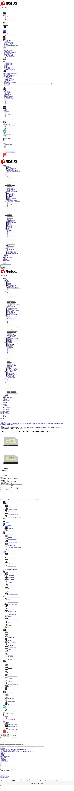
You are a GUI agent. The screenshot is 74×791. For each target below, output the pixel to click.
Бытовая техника (8, 239)
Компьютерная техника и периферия (12, 201)
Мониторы (7, 173)
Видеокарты (9, 217)
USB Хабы (9, 213)
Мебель (6, 248)
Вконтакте (5, 416)
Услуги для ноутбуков (11, 251)
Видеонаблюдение (11, 232)
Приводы (9, 223)
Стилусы (9, 184)
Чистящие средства (11, 208)
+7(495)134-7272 (3, 7)
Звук (6, 192)
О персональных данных (5, 756)
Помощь (2, 758)
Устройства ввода (10, 206)
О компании (5, 255)
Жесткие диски (10, 218)
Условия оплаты (3, 759)
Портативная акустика (11, 198)
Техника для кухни (11, 244)
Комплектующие (8, 215)
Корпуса (9, 219)
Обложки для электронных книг (13, 183)
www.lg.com (11, 491)
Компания (2, 752)
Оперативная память (11, 222)
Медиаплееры (10, 188)
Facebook (4, 415)
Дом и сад (7, 245)
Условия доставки (4, 760)
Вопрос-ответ (3, 764)
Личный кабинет (6, 260)
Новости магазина (5, 736)
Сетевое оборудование (11, 204)
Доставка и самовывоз (7, 257)
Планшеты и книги (9, 177)
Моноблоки (7, 172)
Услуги (6, 250)
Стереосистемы (10, 193)
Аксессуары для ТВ (11, 190)
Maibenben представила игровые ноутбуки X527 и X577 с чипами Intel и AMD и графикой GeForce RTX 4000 (22, 746)
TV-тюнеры (9, 227)
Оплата (4, 256)
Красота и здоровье (11, 243)
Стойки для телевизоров (12, 191)
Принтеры (9, 230)
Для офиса (7, 228)
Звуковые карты (10, 221)
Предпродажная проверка (12, 253)
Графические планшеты (12, 237)
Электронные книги (11, 179)
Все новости (2, 739)
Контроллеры (10, 226)
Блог (1, 763)
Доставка (2, 754)
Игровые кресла (10, 249)
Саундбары (9, 199)
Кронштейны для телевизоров (13, 187)
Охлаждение (9, 225)
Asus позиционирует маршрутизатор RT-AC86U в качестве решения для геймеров (16, 751)
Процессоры (9, 224)
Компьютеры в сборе (11, 207)
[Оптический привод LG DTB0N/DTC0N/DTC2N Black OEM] (11, 449)
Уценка (6, 254)
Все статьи (2, 748)
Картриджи (9, 234)
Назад (6, 279)
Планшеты (9, 178)
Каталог (4, 165)
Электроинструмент (9, 247)
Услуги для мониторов (11, 252)
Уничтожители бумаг (11, 238)
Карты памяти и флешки (12, 203)
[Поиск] (0, 266)
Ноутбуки (7, 166)
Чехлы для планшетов (11, 180)
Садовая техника (10, 246)
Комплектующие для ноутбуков (13, 171)
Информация (3, 757)
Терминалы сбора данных (12, 236)
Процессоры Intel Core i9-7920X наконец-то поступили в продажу (13, 749)
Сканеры (9, 231)
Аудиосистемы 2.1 (11, 194)
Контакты (5, 259)
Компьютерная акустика (12, 200)
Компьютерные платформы (12, 210)
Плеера (8, 197)
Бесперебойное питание (12, 233)
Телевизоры (9, 186)
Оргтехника (9, 235)
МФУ (8, 229)
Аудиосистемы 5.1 (11, 195)
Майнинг (9, 209)
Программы (9, 214)
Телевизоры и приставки (10, 185)
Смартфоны (7, 174)
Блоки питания (10, 216)
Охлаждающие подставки (12, 170)
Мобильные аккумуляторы (12, 176)
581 (42, 783)
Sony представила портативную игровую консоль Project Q (12, 744)
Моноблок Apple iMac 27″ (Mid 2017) (7, 750)
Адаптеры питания (11, 169)
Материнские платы (11, 220)
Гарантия (4, 258)
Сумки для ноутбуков (11, 168)
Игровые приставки (11, 189)
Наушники (9, 196)
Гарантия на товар (4, 761)
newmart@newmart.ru (4, 413)
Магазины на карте (4, 412)
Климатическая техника (12, 240)
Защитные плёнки (11, 181)
